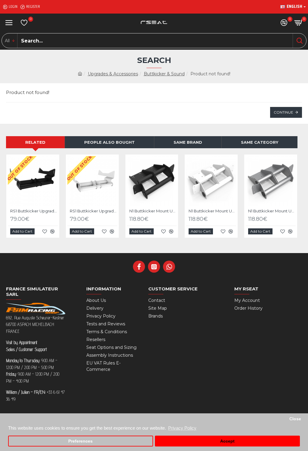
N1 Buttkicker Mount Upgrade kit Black (153, 210)
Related (35, 142)
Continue (283, 112)
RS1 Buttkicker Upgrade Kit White (93, 210)
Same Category (259, 142)
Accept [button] (227, 441)
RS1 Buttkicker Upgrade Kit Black (34, 210)
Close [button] (295, 419)
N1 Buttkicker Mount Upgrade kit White (212, 210)
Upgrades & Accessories (113, 74)
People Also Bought (109, 142)
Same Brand (188, 142)
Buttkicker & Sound (164, 74)
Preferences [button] (80, 441)
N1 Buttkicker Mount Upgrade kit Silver (272, 210)
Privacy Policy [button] (182, 428)
